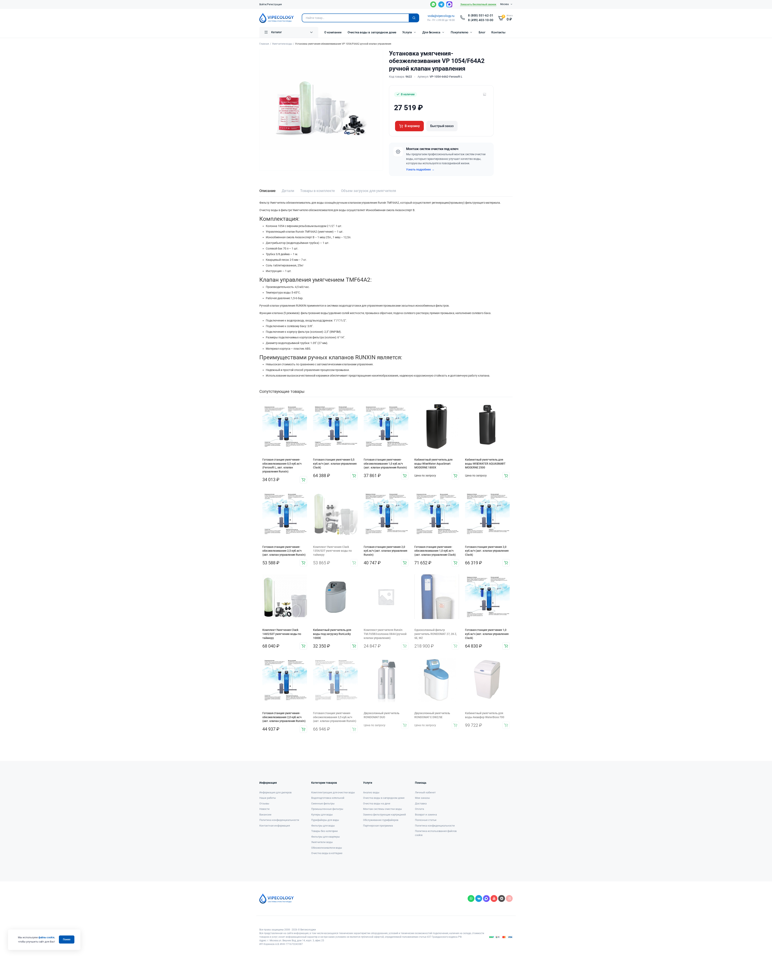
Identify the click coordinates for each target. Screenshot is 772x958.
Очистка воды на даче (376, 803)
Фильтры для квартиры (325, 836)
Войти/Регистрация (270, 4)
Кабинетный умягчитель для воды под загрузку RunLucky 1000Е (332, 633)
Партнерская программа (378, 825)
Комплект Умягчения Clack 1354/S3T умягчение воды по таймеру (332, 550)
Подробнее (354, 729)
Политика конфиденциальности (279, 819)
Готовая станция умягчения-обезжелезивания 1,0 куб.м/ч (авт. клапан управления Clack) (435, 550)
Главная (264, 43)
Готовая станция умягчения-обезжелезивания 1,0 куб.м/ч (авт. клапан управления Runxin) (385, 463)
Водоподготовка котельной (327, 797)
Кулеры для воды (322, 814)
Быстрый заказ (442, 126)
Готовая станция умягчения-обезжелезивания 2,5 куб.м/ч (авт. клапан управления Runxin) (284, 550)
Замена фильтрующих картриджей (384, 814)
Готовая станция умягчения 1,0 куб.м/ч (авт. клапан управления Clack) (487, 633)
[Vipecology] (276, 18)
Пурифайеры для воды (325, 819)
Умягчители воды (282, 43)
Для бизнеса (431, 32)
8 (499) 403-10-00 (481, 20)
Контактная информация (274, 825)
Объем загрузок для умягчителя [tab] (368, 191)
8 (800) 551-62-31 (481, 15)
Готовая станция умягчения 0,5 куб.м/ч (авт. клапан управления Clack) (335, 463)
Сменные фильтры (323, 803)
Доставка (421, 803)
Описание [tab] (267, 191)
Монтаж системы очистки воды (382, 808)
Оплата (419, 808)
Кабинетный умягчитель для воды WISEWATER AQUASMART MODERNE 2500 (485, 463)
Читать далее (455, 475)
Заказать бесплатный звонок (478, 4)
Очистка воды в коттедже (326, 853)
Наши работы (267, 797)
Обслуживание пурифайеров (380, 819)
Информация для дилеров (275, 792)
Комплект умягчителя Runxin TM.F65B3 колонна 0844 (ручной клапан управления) (385, 633)
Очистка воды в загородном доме (372, 32)
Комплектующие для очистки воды (333, 792)
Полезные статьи (425, 819)
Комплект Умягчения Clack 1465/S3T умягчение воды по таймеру (281, 633)
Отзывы (264, 803)
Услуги (407, 32)
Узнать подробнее (420, 169)
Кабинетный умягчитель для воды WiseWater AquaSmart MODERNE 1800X (433, 463)
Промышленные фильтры (327, 808)
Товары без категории (324, 831)
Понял (66, 939)
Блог (482, 32)
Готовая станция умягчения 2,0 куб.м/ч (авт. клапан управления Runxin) (385, 550)
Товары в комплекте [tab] (317, 191)
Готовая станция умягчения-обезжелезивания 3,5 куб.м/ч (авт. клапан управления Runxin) (334, 717)
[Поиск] (414, 17)
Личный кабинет (425, 792)
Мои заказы (422, 797)
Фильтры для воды (323, 825)
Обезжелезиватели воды (326, 847)
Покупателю (459, 32)
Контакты (498, 32)
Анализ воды (371, 792)
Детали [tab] (288, 191)
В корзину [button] (303, 479)
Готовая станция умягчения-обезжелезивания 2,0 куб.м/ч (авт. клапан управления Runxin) (284, 717)
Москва (504, 4)
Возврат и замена (426, 814)
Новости (264, 808)
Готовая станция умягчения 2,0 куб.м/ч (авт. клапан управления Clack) (487, 550)
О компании (333, 32)
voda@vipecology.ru (441, 16)
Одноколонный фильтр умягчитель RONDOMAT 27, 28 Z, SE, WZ (435, 633)
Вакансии (265, 814)
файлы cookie (46, 937)
